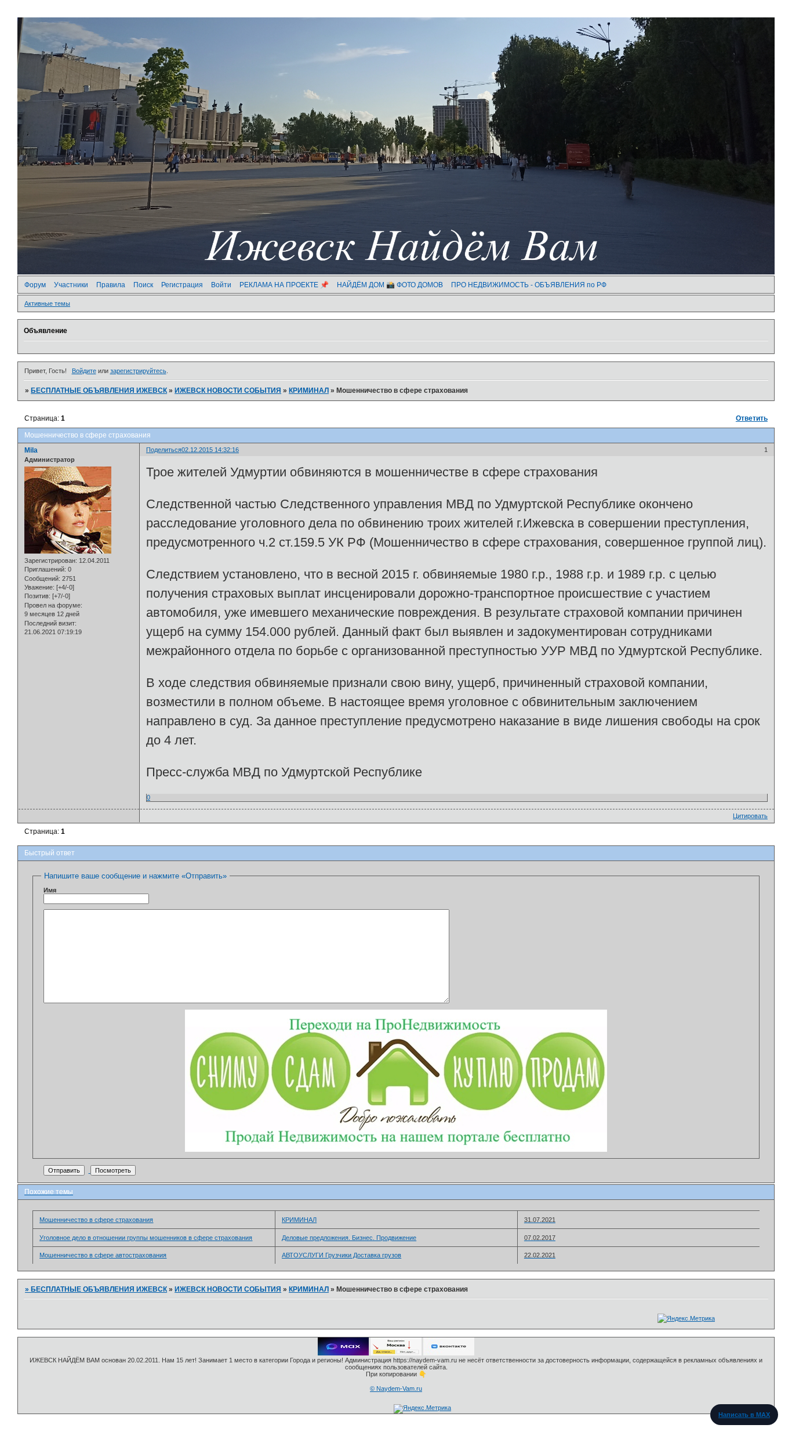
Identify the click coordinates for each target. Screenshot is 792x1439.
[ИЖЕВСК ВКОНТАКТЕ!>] (448, 1353)
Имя (49, 890)
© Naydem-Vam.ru (396, 1388)
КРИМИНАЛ (309, 390)
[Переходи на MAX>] (343, 1353)
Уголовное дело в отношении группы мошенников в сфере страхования (145, 1237)
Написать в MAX (744, 1414)
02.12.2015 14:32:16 (210, 449)
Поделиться (163, 449)
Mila (31, 450)
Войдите (84, 370)
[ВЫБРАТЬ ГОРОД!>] (396, 1353)
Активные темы (47, 303)
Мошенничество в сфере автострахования (102, 1255)
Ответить (752, 418)
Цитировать (750, 815)
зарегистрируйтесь (138, 370)
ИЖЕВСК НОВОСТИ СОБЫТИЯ (228, 390)
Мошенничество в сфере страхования (96, 1219)
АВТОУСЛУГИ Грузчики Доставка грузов (341, 1255)
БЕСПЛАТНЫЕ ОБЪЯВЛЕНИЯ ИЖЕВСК (99, 390)
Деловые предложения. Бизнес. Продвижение (349, 1237)
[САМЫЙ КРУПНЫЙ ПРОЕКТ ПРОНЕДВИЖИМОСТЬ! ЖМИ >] (396, 1149)
